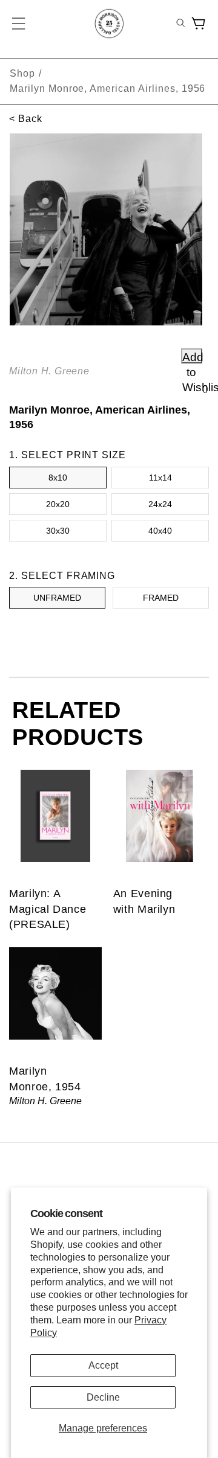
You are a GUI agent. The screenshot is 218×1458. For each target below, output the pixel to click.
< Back (25, 119)
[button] (19, 23)
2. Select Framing (62, 576)
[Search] (180, 24)
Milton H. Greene (49, 371)
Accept (103, 1365)
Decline (103, 1397)
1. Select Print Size (67, 455)
